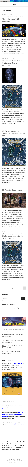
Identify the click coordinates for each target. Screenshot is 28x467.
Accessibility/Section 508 (16, 461)
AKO (9, 459)
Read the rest (20, 53)
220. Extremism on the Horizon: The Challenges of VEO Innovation (13, 19)
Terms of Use (16, 462)
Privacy (10, 462)
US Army (13, 459)
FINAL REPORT (18, 363)
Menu (14, 4)
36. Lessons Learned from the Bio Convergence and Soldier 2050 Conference (13, 236)
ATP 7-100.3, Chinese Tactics (15, 424)
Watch (4, 329)
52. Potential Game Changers (12, 190)
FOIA (8, 461)
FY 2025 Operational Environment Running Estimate (12, 414)
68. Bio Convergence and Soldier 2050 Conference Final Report (13, 133)
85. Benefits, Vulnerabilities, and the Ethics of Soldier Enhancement (13, 63)
